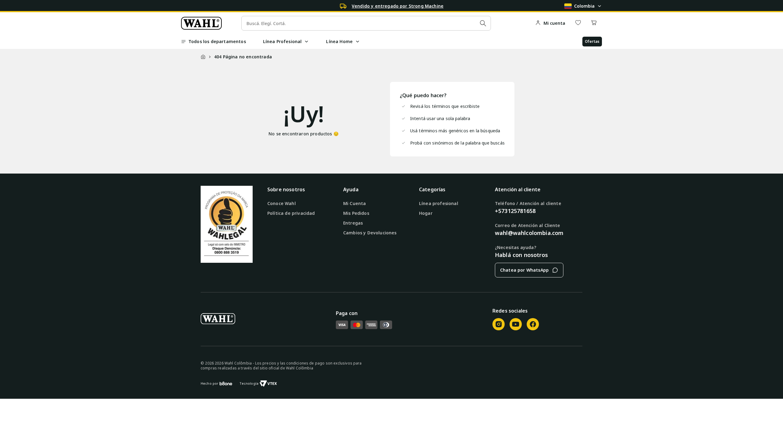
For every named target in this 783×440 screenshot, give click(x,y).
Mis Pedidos (356, 213)
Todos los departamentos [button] (217, 41)
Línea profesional (438, 203)
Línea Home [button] (339, 41)
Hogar (425, 213)
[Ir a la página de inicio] (201, 23)
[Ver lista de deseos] (578, 23)
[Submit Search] (483, 23)
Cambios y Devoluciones (370, 233)
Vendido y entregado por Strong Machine (397, 6)
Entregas (353, 223)
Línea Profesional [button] (282, 41)
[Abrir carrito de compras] (594, 23)
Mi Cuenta (354, 203)
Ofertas (592, 41)
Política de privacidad (291, 213)
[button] (306, 41)
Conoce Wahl (281, 203)
